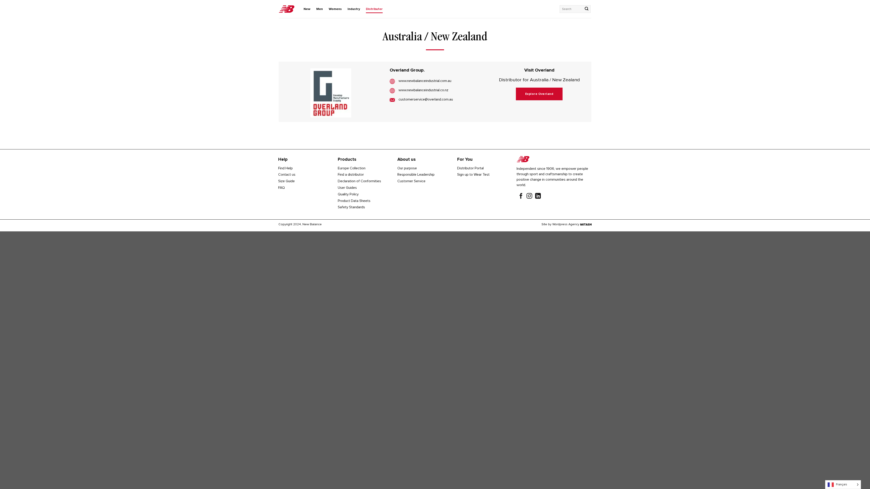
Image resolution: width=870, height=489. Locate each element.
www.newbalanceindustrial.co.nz (423, 90)
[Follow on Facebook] (521, 196)
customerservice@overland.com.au (426, 99)
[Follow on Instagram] (529, 196)
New (307, 9)
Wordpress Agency (565, 224)
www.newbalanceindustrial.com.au (425, 81)
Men (319, 9)
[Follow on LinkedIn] (538, 196)
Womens (335, 9)
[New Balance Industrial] (287, 9)
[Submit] (586, 9)
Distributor (374, 9)
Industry (354, 9)
